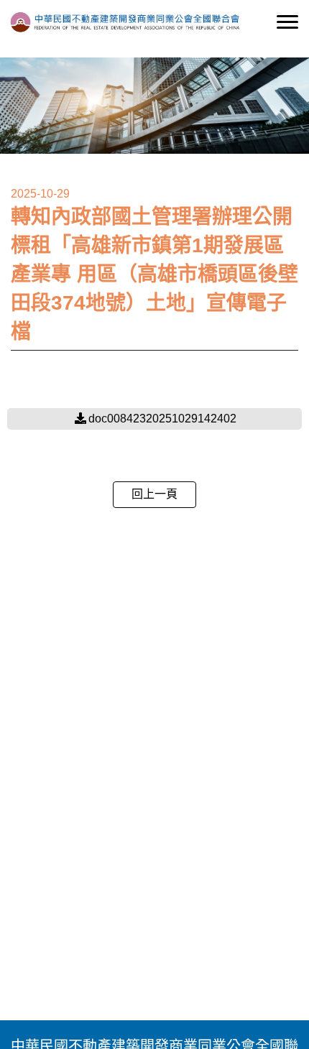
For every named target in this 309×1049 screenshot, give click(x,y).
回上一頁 (154, 494)
